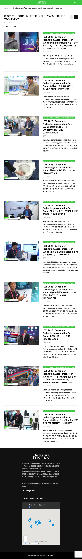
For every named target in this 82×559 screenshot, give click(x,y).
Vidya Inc (50, 555)
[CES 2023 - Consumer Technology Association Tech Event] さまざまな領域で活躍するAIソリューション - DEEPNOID (60, 250)
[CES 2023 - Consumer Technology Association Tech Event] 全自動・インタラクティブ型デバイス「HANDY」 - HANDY (60, 419)
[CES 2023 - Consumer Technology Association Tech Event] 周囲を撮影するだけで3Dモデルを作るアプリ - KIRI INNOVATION (59, 292)
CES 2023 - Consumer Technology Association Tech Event (58, 33)
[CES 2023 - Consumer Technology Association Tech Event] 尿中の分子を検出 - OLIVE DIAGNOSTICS (59, 169)
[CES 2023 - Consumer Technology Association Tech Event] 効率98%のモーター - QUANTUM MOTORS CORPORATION (58, 126)
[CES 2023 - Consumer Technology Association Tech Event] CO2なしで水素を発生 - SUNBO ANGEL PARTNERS (58, 85)
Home (6, 8)
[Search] (75, 2)
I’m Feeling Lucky (28, 490)
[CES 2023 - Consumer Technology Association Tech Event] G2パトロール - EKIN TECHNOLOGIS (58, 334)
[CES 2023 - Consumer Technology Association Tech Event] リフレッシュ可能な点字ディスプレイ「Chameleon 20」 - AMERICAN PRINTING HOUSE (60, 376)
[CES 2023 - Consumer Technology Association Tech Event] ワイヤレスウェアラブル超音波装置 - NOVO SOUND (60, 209)
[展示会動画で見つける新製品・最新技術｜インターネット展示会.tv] (41, 2)
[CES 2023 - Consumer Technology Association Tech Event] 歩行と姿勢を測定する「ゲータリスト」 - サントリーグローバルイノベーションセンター (60, 42)
